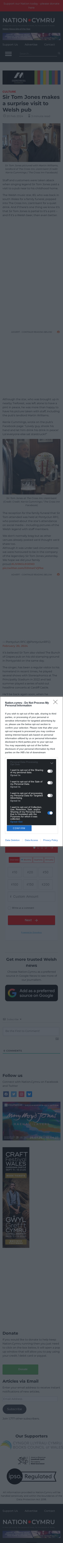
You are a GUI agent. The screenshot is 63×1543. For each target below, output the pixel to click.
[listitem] (31, 763)
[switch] (50, 771)
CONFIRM (19, 828)
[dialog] (31, 771)
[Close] (56, 703)
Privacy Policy (50, 840)
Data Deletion (12, 840)
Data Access (31, 840)
